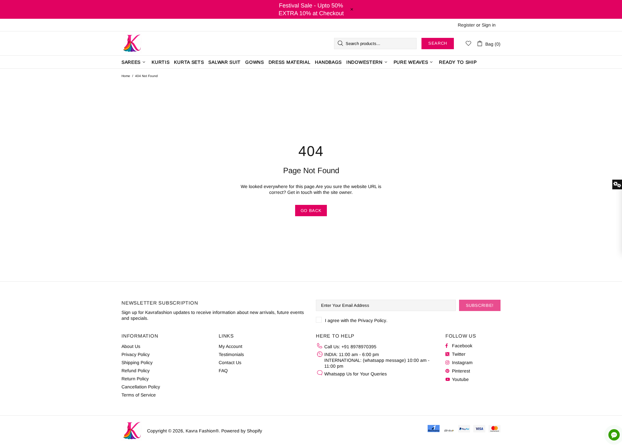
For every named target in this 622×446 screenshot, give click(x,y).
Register (466, 25)
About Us (130, 346)
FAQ (223, 370)
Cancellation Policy (140, 386)
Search (437, 43)
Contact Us (230, 362)
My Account (230, 346)
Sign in (489, 25)
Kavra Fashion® (131, 43)
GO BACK (311, 210)
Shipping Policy (137, 362)
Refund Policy (135, 370)
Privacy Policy (372, 320)
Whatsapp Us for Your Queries (355, 373)
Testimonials (231, 354)
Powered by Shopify (241, 430)
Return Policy (135, 378)
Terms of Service (138, 394)
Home (125, 76)
